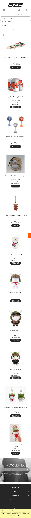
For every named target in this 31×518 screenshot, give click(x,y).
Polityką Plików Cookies (11, 512)
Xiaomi (18, 61)
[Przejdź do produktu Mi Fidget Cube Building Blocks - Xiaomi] (15, 85)
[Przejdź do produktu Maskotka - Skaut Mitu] (15, 358)
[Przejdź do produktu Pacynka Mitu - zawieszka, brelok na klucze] (15, 395)
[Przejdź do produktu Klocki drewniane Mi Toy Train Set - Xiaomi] (15, 45)
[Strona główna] (15, 4)
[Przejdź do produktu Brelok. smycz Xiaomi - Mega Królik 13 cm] (15, 203)
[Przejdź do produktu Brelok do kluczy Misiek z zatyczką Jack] (15, 164)
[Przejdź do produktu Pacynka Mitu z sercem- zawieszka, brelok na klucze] (15, 433)
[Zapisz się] (27, 469)
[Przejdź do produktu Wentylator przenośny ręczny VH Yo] (15, 124)
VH (18, 140)
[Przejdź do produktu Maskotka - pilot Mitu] (15, 318)
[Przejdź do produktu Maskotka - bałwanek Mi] (15, 243)
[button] (4, 10)
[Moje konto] (19, 10)
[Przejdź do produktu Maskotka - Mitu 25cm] (15, 280)
